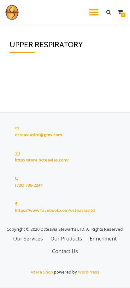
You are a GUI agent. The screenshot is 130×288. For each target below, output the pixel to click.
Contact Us (65, 251)
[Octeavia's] (13, 12)
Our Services (28, 238)
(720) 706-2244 (28, 185)
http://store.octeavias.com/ (42, 160)
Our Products (66, 238)
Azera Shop (42, 272)
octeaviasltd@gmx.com (38, 135)
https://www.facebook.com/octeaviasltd (55, 210)
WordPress (88, 272)
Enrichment (103, 238)
